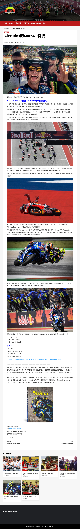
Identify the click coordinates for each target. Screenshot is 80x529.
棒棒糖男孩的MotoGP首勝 (13, 442)
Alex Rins (12, 437)
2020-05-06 (7, 475)
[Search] (76, 22)
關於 (44, 23)
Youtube (32, 23)
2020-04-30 (63, 476)
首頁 (5, 23)
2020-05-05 (26, 476)
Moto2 (25, 492)
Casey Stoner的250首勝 (67, 442)
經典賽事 (26, 23)
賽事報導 (18, 23)
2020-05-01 (45, 475)
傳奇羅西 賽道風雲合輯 (15, 428)
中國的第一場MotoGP (47, 473)
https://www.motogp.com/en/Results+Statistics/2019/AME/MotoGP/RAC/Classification (34, 359)
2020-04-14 (8, 40)
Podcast (10, 23)
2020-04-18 (7, 500)
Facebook (38, 23)
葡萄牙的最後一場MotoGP (11, 473)
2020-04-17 (26, 498)
